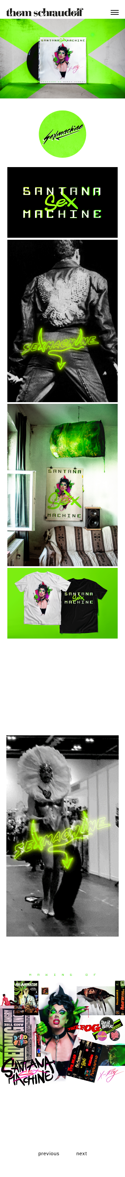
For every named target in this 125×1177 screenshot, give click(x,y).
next (81, 1153)
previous (49, 1153)
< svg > (44, 11)
